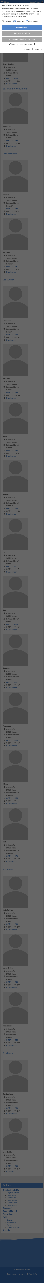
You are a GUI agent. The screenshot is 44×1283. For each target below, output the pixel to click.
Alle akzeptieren (22, 27)
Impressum (27, 49)
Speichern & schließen (22, 33)
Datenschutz (37, 49)
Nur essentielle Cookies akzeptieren (22, 39)
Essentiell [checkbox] (8, 21)
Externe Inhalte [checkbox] (33, 21)
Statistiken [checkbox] (20, 21)
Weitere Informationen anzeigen (21, 44)
